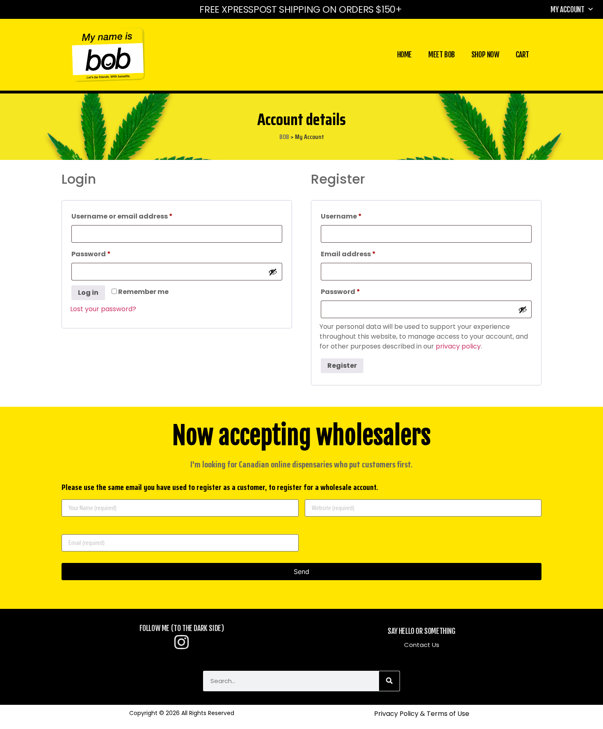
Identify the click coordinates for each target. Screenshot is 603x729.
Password (106, 253)
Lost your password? (103, 309)
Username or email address (137, 215)
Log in (88, 292)
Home (404, 54)
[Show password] (272, 271)
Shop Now (485, 54)
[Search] (389, 681)
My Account (567, 9)
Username (357, 215)
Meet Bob (441, 54)
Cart (522, 54)
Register (342, 365)
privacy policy (458, 346)
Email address (364, 253)
